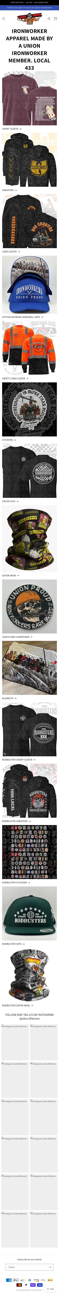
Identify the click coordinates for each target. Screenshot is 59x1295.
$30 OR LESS (8, 501)
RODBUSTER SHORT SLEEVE (17, 759)
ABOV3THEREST (25, 1290)
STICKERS (7, 439)
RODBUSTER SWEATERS (15, 821)
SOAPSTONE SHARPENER (15, 636)
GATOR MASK (9, 575)
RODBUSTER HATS (12, 943)
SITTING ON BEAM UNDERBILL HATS (21, 317)
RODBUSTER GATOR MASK (16, 1005)
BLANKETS (7, 698)
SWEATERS (8, 190)
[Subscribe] (50, 1267)
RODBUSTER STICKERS (14, 882)
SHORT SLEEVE (10, 128)
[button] (3, 19)
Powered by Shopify (37, 1290)
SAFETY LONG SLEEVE (13, 378)
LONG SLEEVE (9, 251)
